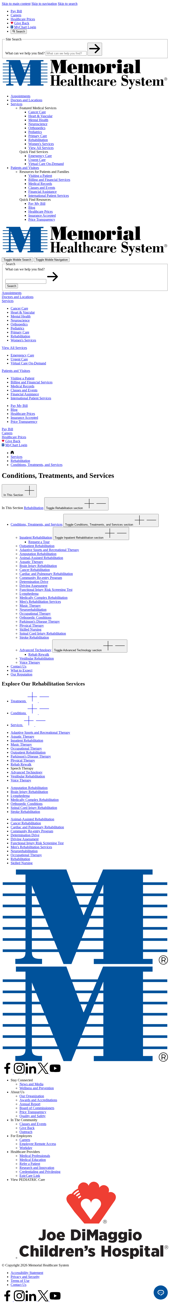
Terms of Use (20, 1281)
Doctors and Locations (26, 100)
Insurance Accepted (24, 417)
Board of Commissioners (36, 1108)
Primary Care (20, 332)
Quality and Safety (32, 1116)
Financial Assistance (25, 394)
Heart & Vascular (23, 312)
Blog (14, 410)
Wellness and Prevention (36, 1088)
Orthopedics (19, 324)
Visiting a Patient (22, 378)
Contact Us (18, 1285)
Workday (25, 1148)
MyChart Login (25, 27)
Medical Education (32, 1160)
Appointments (20, 96)
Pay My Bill (19, 406)
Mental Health (21, 316)
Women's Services (23, 340)
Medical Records (22, 386)
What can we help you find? (25, 53)
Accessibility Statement (27, 1273)
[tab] (30, 701)
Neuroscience (20, 320)
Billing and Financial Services (31, 382)
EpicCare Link (29, 1176)
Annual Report (29, 1104)
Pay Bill (16, 11)
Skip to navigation (44, 4)
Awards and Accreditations (38, 1100)
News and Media (31, 1084)
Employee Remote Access (37, 1144)
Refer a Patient (29, 1164)
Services (16, 104)
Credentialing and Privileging (39, 1172)
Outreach (25, 1132)
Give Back (21, 23)
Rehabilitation (20, 336)
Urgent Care (19, 359)
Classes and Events (24, 390)
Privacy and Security (25, 1277)
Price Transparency (24, 421)
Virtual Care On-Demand (28, 363)
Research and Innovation (36, 1168)
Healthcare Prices (23, 19)
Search (11, 286)
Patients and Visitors (25, 168)
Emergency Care (22, 355)
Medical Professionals (34, 1156)
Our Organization (31, 1096)
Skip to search (67, 4)
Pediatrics (17, 328)
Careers (16, 15)
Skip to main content (16, 4)
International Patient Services (31, 398)
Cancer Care (19, 308)
